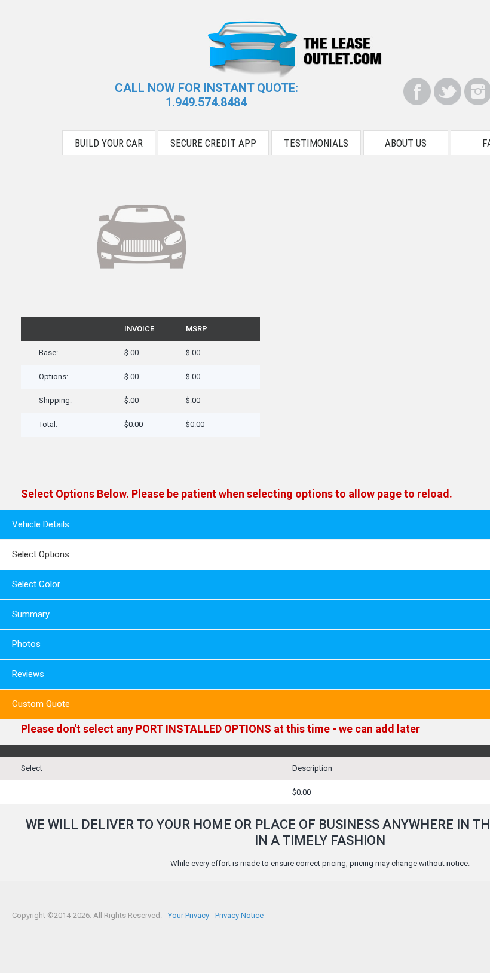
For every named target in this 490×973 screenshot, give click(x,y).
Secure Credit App (213, 143)
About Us (406, 143)
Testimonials (316, 143)
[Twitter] (447, 91)
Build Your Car (109, 143)
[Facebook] (417, 91)
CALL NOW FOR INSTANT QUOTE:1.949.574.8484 (206, 95)
